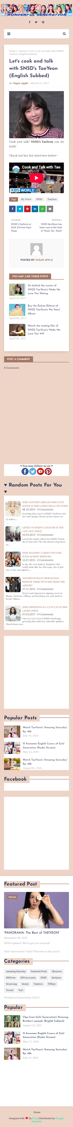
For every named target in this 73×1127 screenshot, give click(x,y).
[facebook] (29, 22)
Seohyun (56, 977)
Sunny (25, 983)
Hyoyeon (57, 971)
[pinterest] (43, 22)
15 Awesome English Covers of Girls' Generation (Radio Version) (43, 745)
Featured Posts (39, 971)
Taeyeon (22, 51)
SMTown (10, 977)
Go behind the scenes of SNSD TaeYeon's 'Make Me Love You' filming (44, 289)
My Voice (26, 199)
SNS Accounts (27, 977)
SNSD (39, 199)
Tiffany (52, 983)
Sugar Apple (20, 83)
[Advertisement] (36, 672)
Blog (34, 1118)
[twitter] (36, 22)
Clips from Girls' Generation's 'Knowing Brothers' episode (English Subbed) (45, 1019)
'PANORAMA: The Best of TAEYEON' (31, 932)
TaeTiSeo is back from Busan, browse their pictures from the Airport (43, 582)
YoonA (9, 990)
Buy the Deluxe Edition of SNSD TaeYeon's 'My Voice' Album (44, 309)
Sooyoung (11, 983)
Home (12, 51)
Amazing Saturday (16, 971)
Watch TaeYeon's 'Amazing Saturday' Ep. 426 (45, 729)
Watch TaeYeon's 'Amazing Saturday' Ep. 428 (45, 762)
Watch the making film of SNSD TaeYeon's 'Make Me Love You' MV (44, 330)
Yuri (20, 990)
